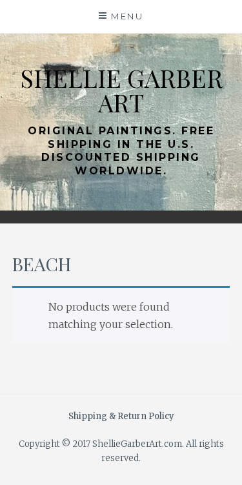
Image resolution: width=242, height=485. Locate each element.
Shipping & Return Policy (121, 416)
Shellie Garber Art (121, 90)
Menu (127, 16)
